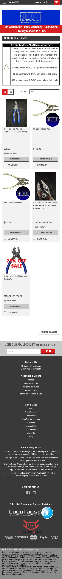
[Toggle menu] (4, 4)
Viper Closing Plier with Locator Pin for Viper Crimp (15, 130)
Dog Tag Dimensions (31, 419)
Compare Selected (48, 332)
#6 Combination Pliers (13, 203)
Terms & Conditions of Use (31, 394)
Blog (31, 437)
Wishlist (31, 380)
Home (31, 409)
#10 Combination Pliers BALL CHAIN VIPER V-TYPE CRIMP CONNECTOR (45, 205)
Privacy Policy (31, 390)
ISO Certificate (31, 430)
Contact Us (31, 426)
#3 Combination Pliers (42, 129)
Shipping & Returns (31, 387)
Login (37, 2)
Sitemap (34, 550)
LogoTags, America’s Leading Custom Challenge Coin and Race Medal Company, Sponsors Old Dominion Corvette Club (31, 453)
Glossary (31, 423)
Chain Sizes (31, 416)
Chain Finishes (31, 412)
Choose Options (16, 159)
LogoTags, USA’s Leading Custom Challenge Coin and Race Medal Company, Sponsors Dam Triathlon (31, 459)
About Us (31, 433)
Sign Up (45, 2)
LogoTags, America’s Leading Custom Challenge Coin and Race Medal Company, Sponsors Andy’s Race (31, 474)
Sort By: (23, 92)
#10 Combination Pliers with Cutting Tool (15, 277)
